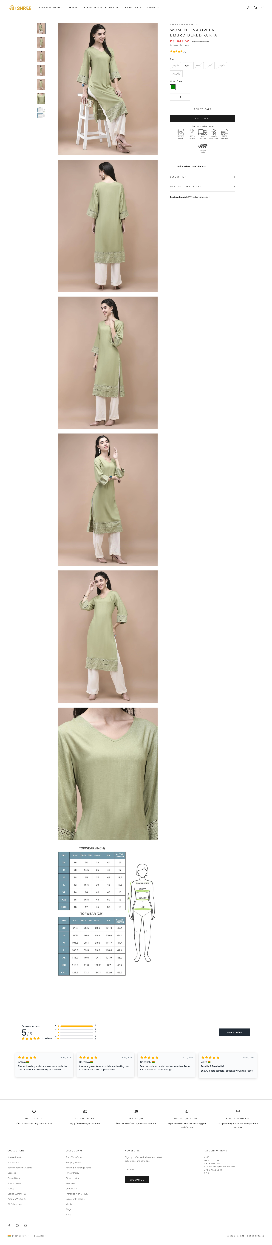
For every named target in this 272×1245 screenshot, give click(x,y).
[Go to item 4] (41, 70)
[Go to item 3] (41, 56)
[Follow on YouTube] (25, 1225)
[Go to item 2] (41, 42)
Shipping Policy (73, 1162)
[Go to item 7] (41, 112)
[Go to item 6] (41, 98)
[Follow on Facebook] (9, 1225)
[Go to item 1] (41, 28)
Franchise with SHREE (77, 1193)
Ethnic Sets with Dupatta (101, 7)
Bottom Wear (14, 1183)
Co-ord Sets (14, 1178)
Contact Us (71, 1188)
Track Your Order (74, 1157)
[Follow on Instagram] (17, 1225)
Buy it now (202, 118)
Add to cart (203, 109)
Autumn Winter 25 (17, 1199)
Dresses (72, 7)
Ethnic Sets (133, 7)
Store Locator (72, 1178)
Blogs (68, 1209)
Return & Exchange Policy (78, 1167)
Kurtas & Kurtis (49, 7)
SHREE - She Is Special (185, 24)
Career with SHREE (75, 1199)
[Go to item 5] (41, 84)
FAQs (68, 1214)
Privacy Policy (72, 1172)
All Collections (15, 1204)
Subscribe (137, 1179)
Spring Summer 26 (17, 1193)
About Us (70, 1183)
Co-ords (153, 7)
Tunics (11, 1188)
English (39, 1236)
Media (69, 1204)
